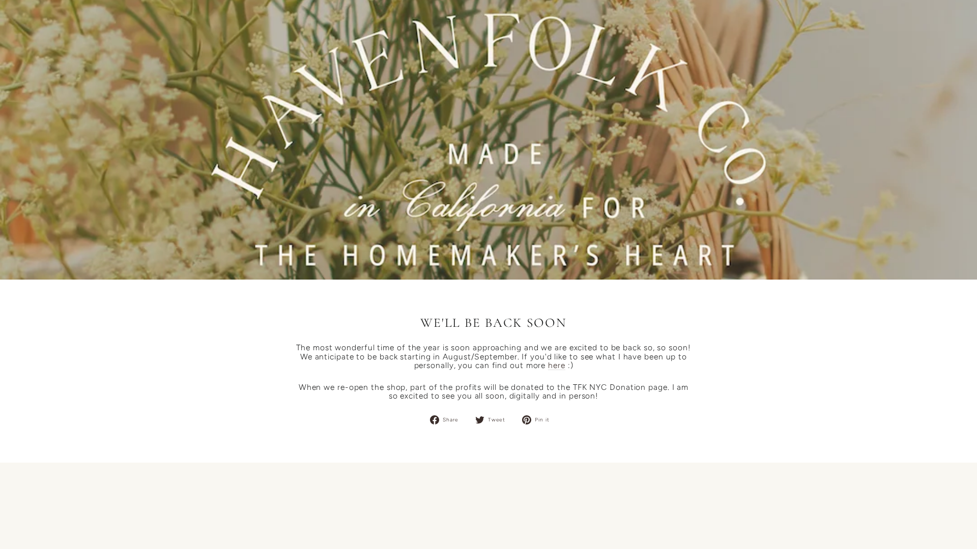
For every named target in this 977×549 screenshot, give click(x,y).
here (556, 365)
